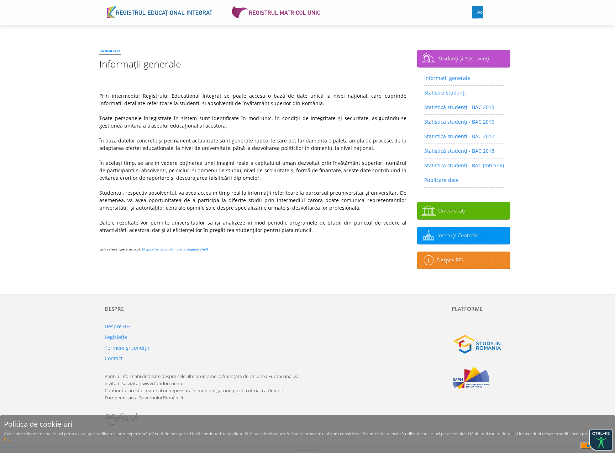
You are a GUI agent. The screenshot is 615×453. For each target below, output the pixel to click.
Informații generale (447, 78)
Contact (114, 358)
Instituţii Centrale (457, 235)
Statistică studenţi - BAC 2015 (459, 107)
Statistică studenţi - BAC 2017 (459, 136)
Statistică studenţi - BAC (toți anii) (464, 165)
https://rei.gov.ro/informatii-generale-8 (175, 249)
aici (7, 439)
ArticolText (110, 50)
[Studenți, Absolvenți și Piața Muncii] (481, 378)
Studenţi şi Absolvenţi (463, 58)
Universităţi (451, 210)
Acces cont (480, 13)
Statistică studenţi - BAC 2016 (459, 121)
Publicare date (441, 180)
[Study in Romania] (481, 344)
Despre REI (450, 260)
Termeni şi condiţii (127, 347)
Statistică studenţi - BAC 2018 (459, 150)
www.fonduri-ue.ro (162, 383)
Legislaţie (116, 337)
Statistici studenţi (445, 92)
